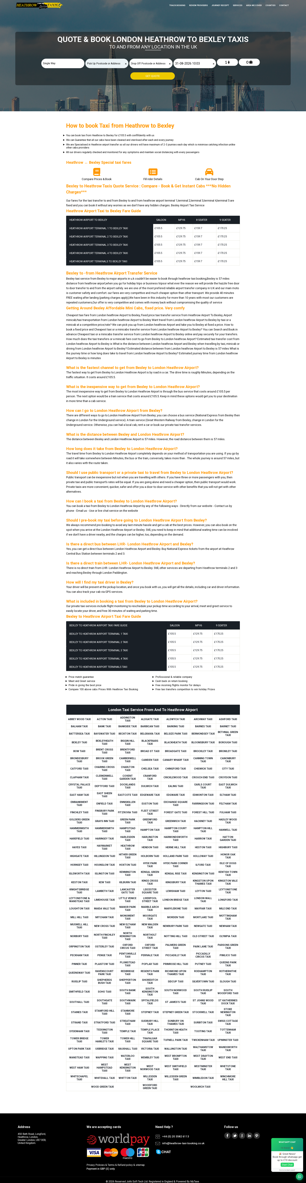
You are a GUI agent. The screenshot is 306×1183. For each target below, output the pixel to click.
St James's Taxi (175, 1002)
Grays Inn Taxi (104, 821)
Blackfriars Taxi (150, 742)
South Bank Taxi (128, 992)
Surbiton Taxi (203, 1022)
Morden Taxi (175, 917)
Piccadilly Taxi (175, 955)
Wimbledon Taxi (203, 1078)
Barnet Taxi (228, 726)
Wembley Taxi (150, 1057)
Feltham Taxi (228, 803)
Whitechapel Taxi (79, 1078)
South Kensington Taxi (150, 991)
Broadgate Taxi (175, 751)
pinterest (257, 1135)
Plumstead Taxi (127, 964)
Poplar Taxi (150, 964)
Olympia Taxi (228, 936)
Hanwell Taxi (228, 829)
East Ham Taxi (79, 794)
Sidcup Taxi (175, 981)
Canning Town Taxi (203, 760)
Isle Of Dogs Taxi (228, 865)
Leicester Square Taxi (150, 891)
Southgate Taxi (104, 1002)
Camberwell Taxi (127, 760)
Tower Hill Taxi (127, 1040)
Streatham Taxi (127, 1022)
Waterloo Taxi (128, 1057)
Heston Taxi (203, 847)
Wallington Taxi (175, 1048)
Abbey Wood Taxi (79, 719)
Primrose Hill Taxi (175, 964)
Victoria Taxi (150, 1048)
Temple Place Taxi (150, 1031)
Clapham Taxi (79, 777)
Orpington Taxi (79, 946)
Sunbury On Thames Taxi (175, 1022)
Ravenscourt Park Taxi (104, 973)
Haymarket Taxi (104, 847)
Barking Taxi (175, 726)
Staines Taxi (79, 1012)
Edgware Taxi (176, 794)
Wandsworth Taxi (228, 1049)
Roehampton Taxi (203, 973)
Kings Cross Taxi (150, 882)
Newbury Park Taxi (175, 926)
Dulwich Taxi (150, 786)
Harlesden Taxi (127, 839)
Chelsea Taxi (150, 768)
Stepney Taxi (150, 1012)
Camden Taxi (150, 759)
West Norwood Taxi (150, 1068)
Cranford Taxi (150, 777)
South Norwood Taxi (175, 992)
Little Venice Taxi (127, 900)
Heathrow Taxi (128, 847)
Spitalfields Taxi (149, 1002)
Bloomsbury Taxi (203, 742)
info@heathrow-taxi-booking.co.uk (183, 1143)
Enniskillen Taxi (127, 804)
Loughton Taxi (79, 908)
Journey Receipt (220, 5)
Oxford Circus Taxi (127, 946)
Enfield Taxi (104, 803)
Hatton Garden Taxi (228, 839)
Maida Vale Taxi (104, 908)
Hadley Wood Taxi (228, 821)
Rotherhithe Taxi (228, 973)
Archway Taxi (203, 719)
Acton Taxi (104, 719)
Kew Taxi (104, 882)
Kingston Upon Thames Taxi (203, 882)
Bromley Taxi (228, 751)
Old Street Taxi (203, 936)
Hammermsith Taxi (79, 830)
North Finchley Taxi (104, 936)
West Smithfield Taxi (175, 1068)
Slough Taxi (228, 981)
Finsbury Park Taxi (104, 812)
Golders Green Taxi (79, 821)
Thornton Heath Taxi (175, 1031)
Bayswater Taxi (104, 733)
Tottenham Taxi (228, 1031)
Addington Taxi (127, 719)
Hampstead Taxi (127, 830)
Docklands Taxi (127, 786)
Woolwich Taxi (200, 1086)
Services (237, 5)
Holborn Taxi (150, 856)
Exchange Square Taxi (176, 804)
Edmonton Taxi (203, 794)
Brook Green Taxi (104, 760)
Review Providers (198, 5)
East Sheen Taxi (104, 795)
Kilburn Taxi (127, 882)
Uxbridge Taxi (104, 1048)
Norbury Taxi (79, 936)
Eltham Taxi (228, 794)
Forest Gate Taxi (175, 812)
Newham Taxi (228, 926)
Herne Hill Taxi (176, 847)
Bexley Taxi (79, 742)
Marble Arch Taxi (150, 908)
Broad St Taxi (150, 751)
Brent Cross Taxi (104, 751)
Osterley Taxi (104, 946)
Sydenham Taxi (79, 1031)
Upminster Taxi (228, 1040)
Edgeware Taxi (150, 794)
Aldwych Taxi (175, 719)
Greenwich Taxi (175, 821)
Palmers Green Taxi (175, 946)
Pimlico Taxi (228, 955)
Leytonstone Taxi (228, 891)
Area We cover (254, 5)
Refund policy (125, 1164)
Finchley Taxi (79, 812)
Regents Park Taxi (150, 973)
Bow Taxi (79, 751)
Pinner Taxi (79, 964)
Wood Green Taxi (102, 1086)
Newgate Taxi (203, 926)
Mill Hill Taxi (79, 917)
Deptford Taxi (104, 786)
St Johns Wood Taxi (203, 1002)
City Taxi (228, 768)
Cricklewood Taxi (176, 777)
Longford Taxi (228, 899)
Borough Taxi (228, 742)
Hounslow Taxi (104, 864)
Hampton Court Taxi (175, 830)
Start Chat (287, 1164)
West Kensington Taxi (128, 1067)
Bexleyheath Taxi (104, 742)
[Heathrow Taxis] (39, 8)
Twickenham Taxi (203, 1040)
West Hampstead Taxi (104, 1067)
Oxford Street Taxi (150, 946)
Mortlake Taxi (203, 917)
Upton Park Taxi (79, 1048)
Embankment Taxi (79, 804)
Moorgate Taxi (150, 917)
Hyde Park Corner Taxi (175, 865)
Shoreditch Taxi (150, 981)
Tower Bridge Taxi (79, 1040)
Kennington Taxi (128, 873)
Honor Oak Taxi (228, 856)
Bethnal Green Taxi (228, 734)
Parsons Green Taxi (228, 946)
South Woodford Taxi (228, 992)
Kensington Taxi (203, 873)
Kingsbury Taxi (176, 882)
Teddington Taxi (104, 1031)
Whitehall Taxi (104, 1078)
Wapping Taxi (104, 1057)
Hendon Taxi (150, 847)
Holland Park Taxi (175, 856)
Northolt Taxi (150, 936)
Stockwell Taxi (203, 1012)
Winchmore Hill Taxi (228, 1078)
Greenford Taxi (150, 821)
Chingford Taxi (175, 768)
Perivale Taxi (150, 955)
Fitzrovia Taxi (127, 812)
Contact (284, 5)
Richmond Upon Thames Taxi (175, 973)
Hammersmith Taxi (104, 830)
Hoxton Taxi (127, 864)
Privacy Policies (96, 1164)
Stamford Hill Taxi (104, 1012)
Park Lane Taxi (203, 946)
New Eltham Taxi (128, 926)
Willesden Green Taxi (175, 1078)
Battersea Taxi (79, 733)
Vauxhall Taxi (127, 1048)
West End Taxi (228, 1057)
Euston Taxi (150, 803)
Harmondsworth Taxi (175, 839)
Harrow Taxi (203, 838)
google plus (242, 1135)
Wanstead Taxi (79, 1057)
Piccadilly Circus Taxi (203, 955)
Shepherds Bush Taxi (104, 981)
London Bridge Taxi (176, 899)
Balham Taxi (79, 726)
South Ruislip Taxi (203, 992)
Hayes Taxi (79, 847)
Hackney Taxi (203, 821)
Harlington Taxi (150, 839)
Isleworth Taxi (79, 873)
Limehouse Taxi (104, 899)
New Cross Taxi (104, 926)
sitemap (140, 1164)
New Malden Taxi (150, 926)
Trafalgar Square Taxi (150, 1040)
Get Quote (153, 76)
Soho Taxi (104, 991)
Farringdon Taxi (203, 803)
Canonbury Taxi (228, 760)
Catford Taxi (79, 768)
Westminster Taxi (203, 1068)
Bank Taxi (104, 726)
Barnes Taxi (203, 726)
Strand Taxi (79, 1022)
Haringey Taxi (104, 838)
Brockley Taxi (203, 751)
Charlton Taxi (127, 769)
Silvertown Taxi (203, 981)
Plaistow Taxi (104, 964)
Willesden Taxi (150, 1078)
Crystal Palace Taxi (79, 786)
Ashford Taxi (228, 719)
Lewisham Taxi (175, 891)
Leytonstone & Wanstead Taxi (79, 900)
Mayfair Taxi (203, 908)
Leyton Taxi (203, 891)
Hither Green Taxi (127, 856)
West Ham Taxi (79, 1067)
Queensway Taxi (79, 972)
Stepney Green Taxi (176, 1012)
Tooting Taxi (203, 1031)
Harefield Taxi (79, 838)
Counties (270, 5)
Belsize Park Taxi (175, 733)
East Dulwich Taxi (228, 786)
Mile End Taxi (228, 908)
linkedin (249, 1135)
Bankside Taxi (127, 726)
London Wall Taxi (203, 900)
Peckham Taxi (79, 955)
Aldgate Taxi (150, 719)
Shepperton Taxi (127, 981)
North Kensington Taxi (128, 936)
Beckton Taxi (128, 733)
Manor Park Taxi (127, 908)
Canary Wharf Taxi (176, 759)
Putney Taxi (203, 964)
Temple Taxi (128, 1031)
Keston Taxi (79, 882)
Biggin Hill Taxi (128, 742)
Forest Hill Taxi (203, 812)
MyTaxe (194, 1181)
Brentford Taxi (127, 751)
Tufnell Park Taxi (175, 1040)
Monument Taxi (127, 917)
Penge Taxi (104, 955)
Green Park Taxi (127, 821)
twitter (235, 1135)
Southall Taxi (79, 1002)
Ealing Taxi (175, 786)
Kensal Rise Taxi (175, 873)
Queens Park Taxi (228, 964)
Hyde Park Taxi (150, 865)
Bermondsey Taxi (203, 733)
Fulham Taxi (228, 812)
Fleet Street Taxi (150, 812)
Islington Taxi (104, 873)
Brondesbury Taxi (79, 760)
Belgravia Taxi (150, 733)
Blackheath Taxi (175, 742)
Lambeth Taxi (104, 891)
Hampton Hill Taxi (203, 830)
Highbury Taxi (228, 847)
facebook (227, 1135)
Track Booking (177, 5)
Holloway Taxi (203, 856)
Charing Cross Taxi (105, 769)
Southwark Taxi (128, 1002)
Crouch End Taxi (203, 777)
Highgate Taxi (79, 856)
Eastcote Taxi (127, 794)
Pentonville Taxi (127, 955)
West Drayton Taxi (203, 1057)
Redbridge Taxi (127, 973)
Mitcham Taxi (104, 917)
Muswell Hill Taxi (79, 926)
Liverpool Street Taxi (150, 900)
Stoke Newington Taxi (227, 1012)
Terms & (112, 1164)
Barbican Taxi (150, 726)
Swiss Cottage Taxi (228, 1022)
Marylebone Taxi (175, 908)
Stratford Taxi (104, 1022)
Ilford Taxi (203, 864)
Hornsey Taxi (79, 864)
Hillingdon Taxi (104, 856)
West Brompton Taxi (175, 1057)
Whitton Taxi (128, 1078)
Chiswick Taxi (203, 768)
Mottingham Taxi (228, 917)
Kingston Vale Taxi (228, 882)
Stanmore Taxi (128, 1012)
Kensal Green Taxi (150, 873)
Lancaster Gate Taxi (127, 891)
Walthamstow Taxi (203, 1049)
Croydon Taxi (228, 777)
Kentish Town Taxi (228, 873)
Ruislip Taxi (79, 981)
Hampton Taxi (150, 829)
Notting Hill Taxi (175, 936)
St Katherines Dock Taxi (227, 1002)
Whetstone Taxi (228, 1068)
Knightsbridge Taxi (79, 891)
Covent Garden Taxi (128, 777)
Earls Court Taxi (203, 786)
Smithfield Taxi (79, 991)
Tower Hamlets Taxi (104, 1040)
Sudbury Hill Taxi (150, 1022)
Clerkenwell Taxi (104, 777)
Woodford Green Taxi (150, 1087)
